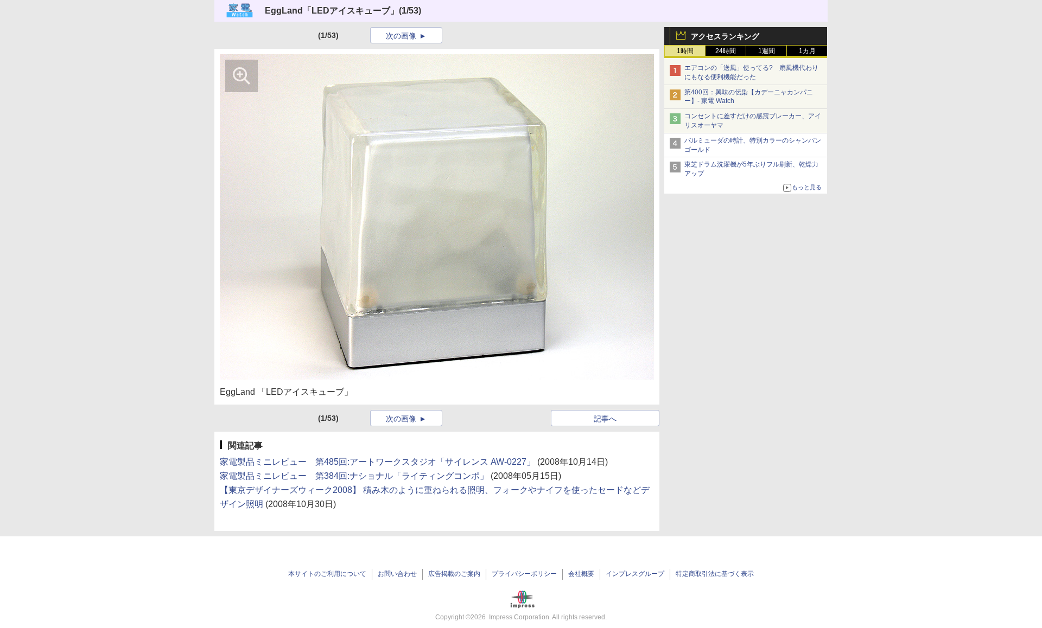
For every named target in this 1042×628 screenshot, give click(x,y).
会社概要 (581, 574)
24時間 (725, 51)
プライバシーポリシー (524, 574)
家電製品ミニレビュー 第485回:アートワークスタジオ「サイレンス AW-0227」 (377, 461)
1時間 (685, 51)
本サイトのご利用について (327, 574)
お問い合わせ (397, 574)
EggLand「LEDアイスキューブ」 (332, 10)
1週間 (766, 51)
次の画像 (401, 35)
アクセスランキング (725, 36)
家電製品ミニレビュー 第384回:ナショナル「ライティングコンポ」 (354, 475)
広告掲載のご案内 (454, 574)
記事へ (605, 418)
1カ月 (807, 51)
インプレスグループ (635, 574)
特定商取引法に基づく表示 (715, 574)
